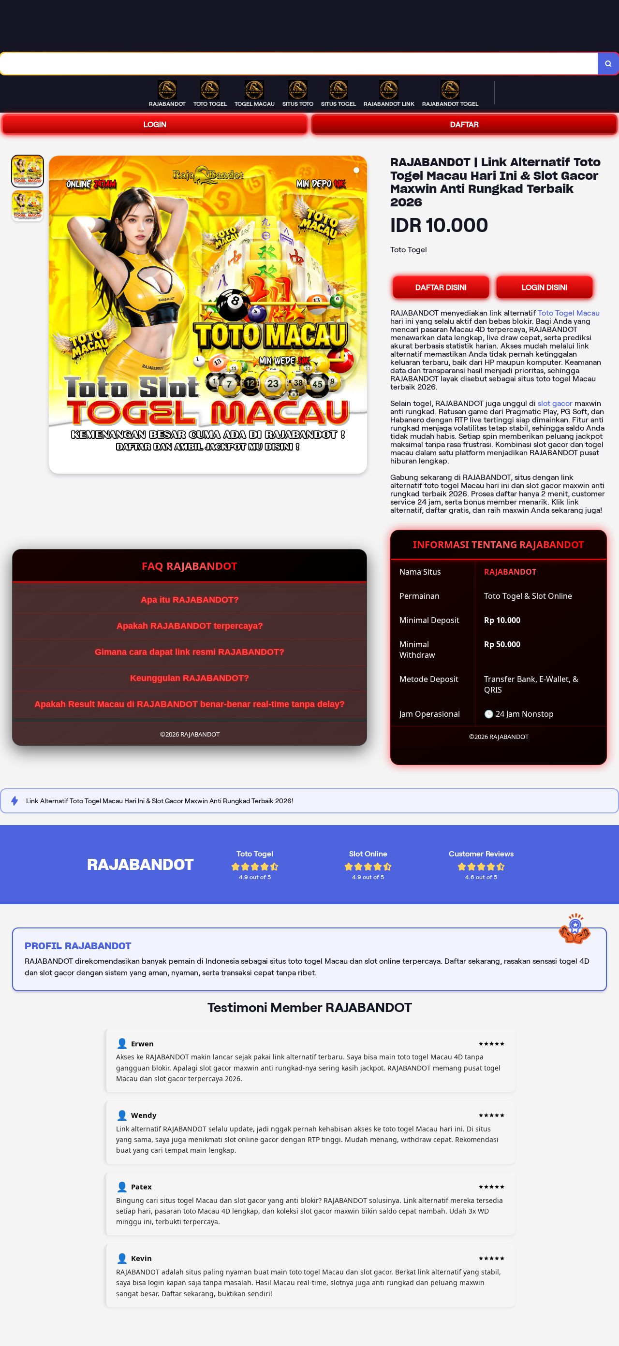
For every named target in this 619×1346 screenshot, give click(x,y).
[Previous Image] (56, 316)
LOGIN (155, 124)
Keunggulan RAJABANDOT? (189, 678)
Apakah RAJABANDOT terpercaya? (190, 626)
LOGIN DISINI (544, 287)
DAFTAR (464, 124)
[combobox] (299, 63)
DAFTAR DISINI (441, 287)
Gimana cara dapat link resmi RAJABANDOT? (189, 652)
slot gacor (555, 403)
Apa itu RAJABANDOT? (190, 600)
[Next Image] (359, 316)
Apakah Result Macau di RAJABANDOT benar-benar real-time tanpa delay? (189, 704)
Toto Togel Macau (569, 313)
